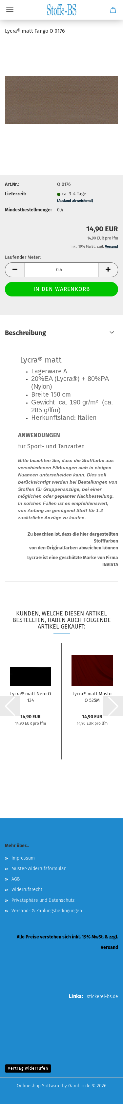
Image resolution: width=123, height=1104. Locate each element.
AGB (15, 879)
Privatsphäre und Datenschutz (42, 900)
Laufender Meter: (23, 257)
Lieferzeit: (15, 194)
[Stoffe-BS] (61, 10)
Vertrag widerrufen (28, 1068)
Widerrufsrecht (26, 889)
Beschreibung (25, 333)
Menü (10, 10)
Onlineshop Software (39, 1086)
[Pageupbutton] (105, 1094)
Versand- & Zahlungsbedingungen (46, 911)
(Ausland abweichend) (75, 201)
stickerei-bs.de (102, 996)
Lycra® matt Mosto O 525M (92, 696)
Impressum (23, 858)
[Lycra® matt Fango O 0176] (61, 90)
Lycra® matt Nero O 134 (30, 696)
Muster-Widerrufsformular (38, 868)
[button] (15, 269)
